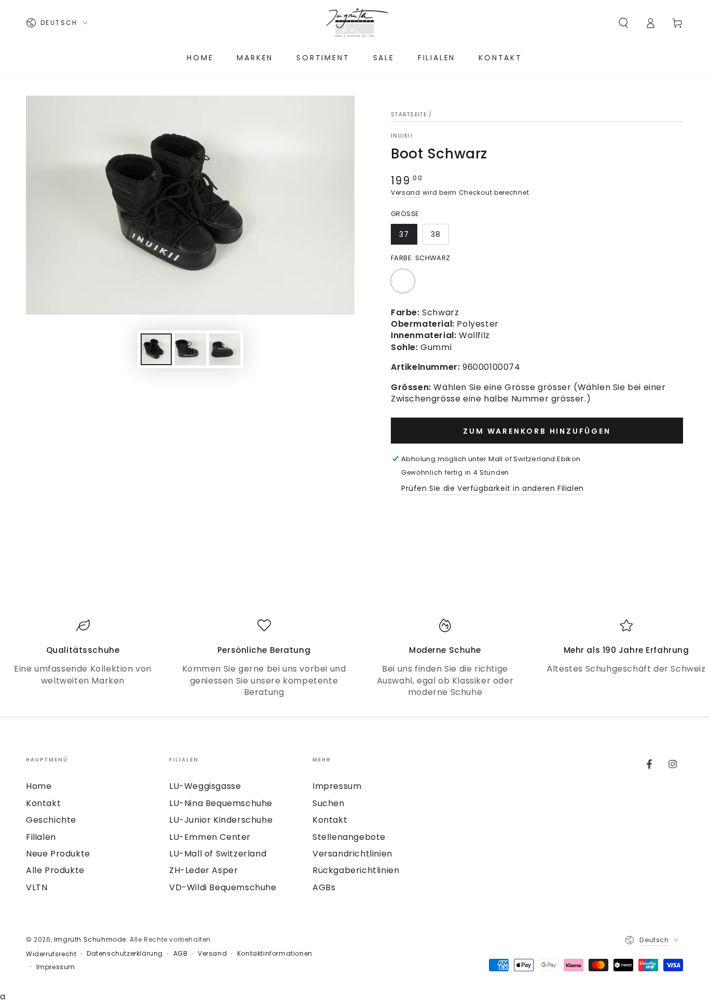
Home (38, 786)
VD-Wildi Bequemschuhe (223, 887)
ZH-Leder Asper (203, 870)
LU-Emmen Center (210, 837)
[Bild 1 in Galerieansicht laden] (156, 349)
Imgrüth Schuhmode (90, 939)
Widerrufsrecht (51, 954)
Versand (405, 192)
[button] (623, 22)
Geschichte (51, 820)
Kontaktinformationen (274, 953)
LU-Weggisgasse (205, 786)
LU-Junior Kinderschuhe (220, 820)
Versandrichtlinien (352, 854)
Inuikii (402, 136)
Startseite (409, 114)
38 (436, 234)
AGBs (323, 887)
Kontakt (43, 803)
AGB (180, 953)
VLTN (36, 887)
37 (404, 234)
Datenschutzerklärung (125, 953)
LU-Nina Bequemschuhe (220, 803)
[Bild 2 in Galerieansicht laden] (190, 349)
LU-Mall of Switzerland (217, 854)
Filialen (41, 837)
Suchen (328, 803)
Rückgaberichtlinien (355, 870)
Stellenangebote (349, 837)
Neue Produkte (58, 854)
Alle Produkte (55, 870)
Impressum (336, 786)
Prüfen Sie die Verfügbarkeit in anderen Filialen (492, 488)
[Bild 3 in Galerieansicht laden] (224, 349)
